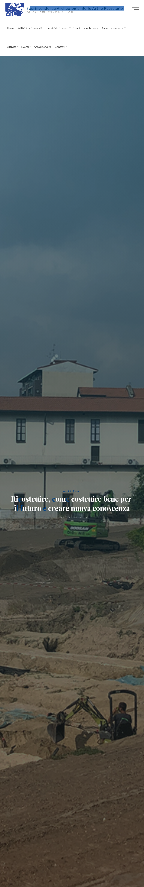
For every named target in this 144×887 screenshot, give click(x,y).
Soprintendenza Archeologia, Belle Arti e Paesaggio (75, 8)
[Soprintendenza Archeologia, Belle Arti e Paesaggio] (14, 9)
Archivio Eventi (71, 491)
